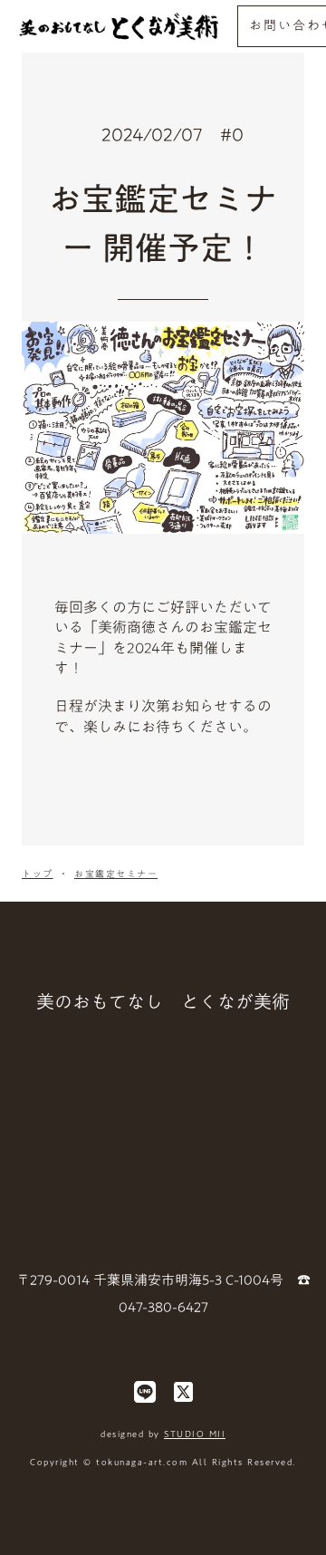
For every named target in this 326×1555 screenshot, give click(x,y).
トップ (37, 873)
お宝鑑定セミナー (116, 873)
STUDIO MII (194, 1433)
